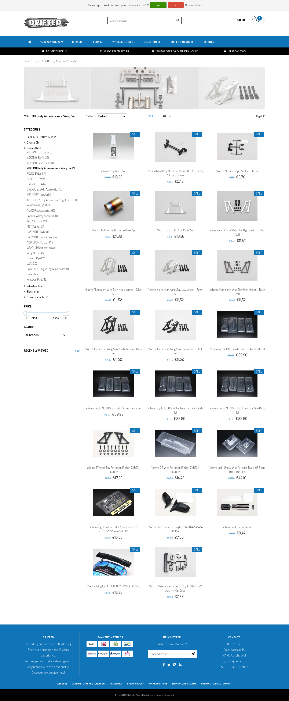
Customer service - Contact (216, 683)
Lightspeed (149, 695)
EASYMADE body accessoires (42, 237)
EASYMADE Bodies (38, 232)
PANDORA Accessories (41, 210)
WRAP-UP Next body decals (41, 247)
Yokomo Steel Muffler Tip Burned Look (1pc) (113, 230)
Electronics (152, 41)
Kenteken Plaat (37, 279)
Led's (32, 263)
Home (27, 61)
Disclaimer (116, 683)
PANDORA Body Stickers (42, 216)
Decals (33, 274)
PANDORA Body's (39, 205)
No (176, 5)
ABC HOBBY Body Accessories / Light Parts (52, 200)
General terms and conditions (89, 683)
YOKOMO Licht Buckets (41, 163)
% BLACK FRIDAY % (52, 41)
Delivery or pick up (56, 51)
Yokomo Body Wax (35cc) (113, 171)
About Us (62, 683)
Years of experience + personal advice (177, 51)
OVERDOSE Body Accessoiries (44, 189)
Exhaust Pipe (36, 258)
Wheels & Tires (122, 41)
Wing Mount (35, 253)
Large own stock (237, 51)
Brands (209, 41)
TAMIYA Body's (37, 221)
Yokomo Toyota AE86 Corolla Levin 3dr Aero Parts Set (113, 408)
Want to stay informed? (172, 644)
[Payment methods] (92, 644)
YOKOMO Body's (38, 157)
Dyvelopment (169, 695)
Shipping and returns (184, 683)
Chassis (77, 41)
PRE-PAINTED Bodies (40, 152)
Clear (77, 350)
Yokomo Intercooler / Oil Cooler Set (175, 230)
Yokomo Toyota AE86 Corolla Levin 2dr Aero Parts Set (237, 349)
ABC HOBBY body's (39, 194)
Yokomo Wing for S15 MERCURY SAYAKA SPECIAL (113, 586)
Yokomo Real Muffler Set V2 (237, 527)
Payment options (158, 683)
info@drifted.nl (236, 661)
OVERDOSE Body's (39, 184)
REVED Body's (36, 173)
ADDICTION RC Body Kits (40, 242)
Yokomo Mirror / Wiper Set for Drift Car (237, 171)
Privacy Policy (135, 683)
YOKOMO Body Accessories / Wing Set (59, 61)
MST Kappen (35, 226)
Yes (158, 5)
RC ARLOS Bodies (36, 179)
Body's (97, 41)
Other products (182, 41)
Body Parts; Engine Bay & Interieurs (48, 269)
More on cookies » (193, 5)
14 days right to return (116, 51)
